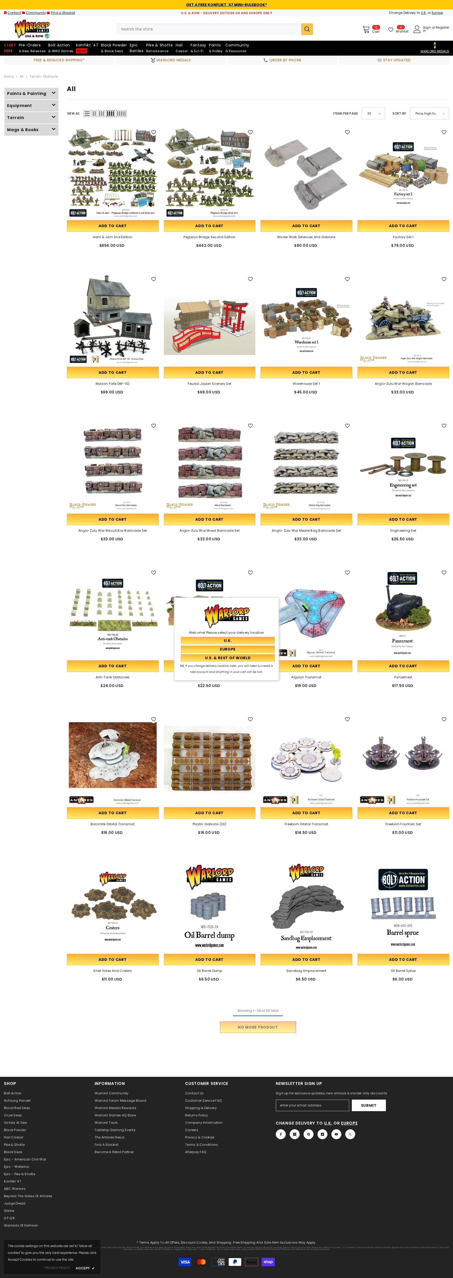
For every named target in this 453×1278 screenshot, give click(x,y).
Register (442, 28)
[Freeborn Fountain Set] (403, 760)
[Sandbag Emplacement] (306, 907)
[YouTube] (336, 1134)
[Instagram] (295, 1134)
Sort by (399, 113)
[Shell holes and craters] (113, 907)
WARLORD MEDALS (434, 51)
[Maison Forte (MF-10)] (113, 320)
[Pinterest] (309, 1134)
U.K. (424, 12)
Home (9, 76)
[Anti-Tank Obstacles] (113, 613)
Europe (437, 12)
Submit (369, 1105)
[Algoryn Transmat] (306, 613)
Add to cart (113, 225)
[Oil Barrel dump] (210, 907)
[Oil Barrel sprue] (403, 907)
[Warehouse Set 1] (306, 320)
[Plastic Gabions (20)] (210, 760)
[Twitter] (350, 1134)
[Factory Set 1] (403, 173)
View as (73, 113)
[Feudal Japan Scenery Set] (210, 320)
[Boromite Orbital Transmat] (113, 760)
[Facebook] (281, 1134)
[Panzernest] (403, 613)
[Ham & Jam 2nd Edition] (113, 173)
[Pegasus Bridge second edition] (210, 173)
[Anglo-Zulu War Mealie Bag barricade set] (306, 467)
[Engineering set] (403, 467)
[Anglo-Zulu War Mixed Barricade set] (210, 467)
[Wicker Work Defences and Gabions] (306, 173)
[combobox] (208, 29)
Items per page (345, 113)
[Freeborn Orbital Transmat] (306, 760)
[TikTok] (322, 1134)
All (22, 76)
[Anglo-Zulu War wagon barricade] (403, 320)
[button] (87, 113)
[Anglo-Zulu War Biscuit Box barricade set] (113, 467)
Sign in (427, 29)
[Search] (214, 29)
